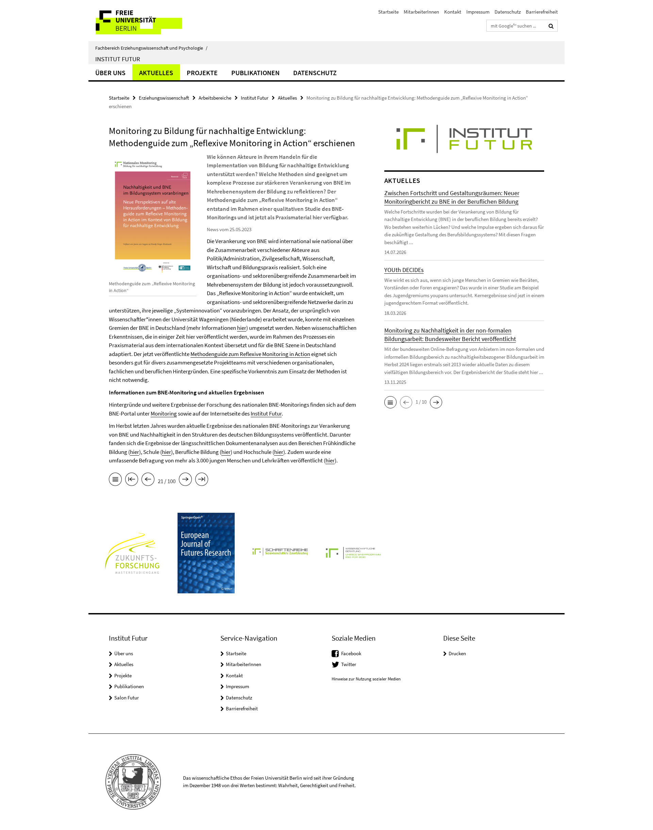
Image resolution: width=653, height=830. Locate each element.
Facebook (351, 653)
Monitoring (164, 413)
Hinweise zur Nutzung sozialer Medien (366, 679)
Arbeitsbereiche (215, 98)
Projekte (202, 72)
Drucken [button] (457, 653)
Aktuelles (156, 72)
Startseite (388, 12)
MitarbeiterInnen (421, 12)
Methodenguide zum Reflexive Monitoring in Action (250, 354)
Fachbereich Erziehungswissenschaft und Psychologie (151, 48)
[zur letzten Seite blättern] (201, 480)
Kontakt (452, 12)
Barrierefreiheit (542, 12)
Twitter (348, 664)
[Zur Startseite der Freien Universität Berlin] (145, 20)
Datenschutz (508, 12)
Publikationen (255, 72)
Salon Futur (126, 697)
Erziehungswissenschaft (164, 98)
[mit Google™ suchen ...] (551, 25)
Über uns (110, 72)
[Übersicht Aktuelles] (115, 480)
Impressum (477, 12)
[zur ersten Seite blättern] (131, 480)
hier (241, 328)
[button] (390, 402)
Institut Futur (117, 59)
